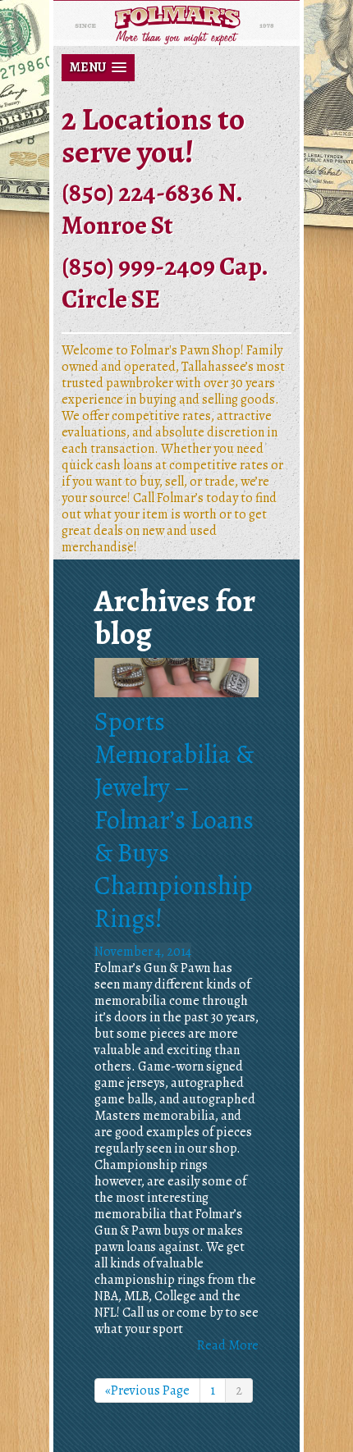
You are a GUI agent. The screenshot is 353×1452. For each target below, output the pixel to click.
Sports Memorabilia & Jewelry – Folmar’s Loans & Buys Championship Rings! (174, 820)
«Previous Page (147, 1390)
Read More (228, 1345)
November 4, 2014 (142, 952)
